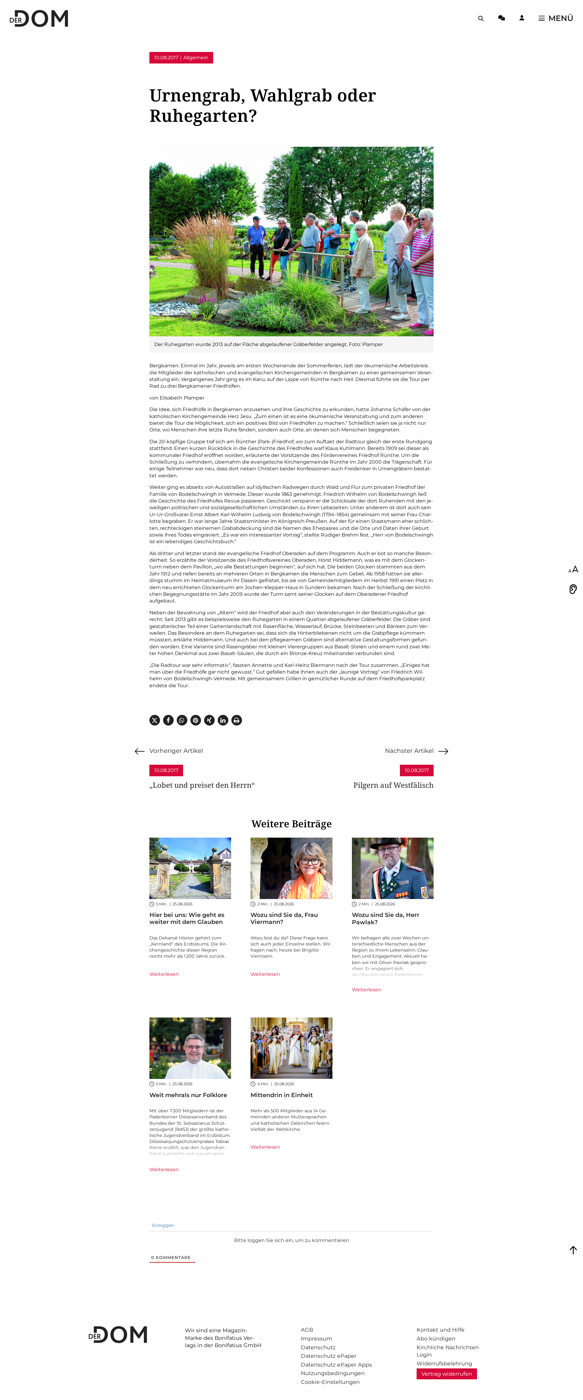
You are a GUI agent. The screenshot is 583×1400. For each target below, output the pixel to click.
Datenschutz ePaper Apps (336, 1364)
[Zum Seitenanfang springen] (573, 1250)
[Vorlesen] (573, 589)
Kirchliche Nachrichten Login (448, 1351)
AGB (307, 1329)
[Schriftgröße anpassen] (573, 569)
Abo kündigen (436, 1338)
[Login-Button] (522, 18)
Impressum (316, 1338)
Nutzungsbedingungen (333, 1373)
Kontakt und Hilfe (441, 1329)
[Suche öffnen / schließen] (481, 18)
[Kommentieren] (501, 18)
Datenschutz (318, 1347)
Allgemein (195, 57)
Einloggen (162, 1225)
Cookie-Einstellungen (330, 1382)
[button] (154, 720)
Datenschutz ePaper (328, 1356)
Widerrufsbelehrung (444, 1363)
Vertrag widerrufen (446, 1374)
